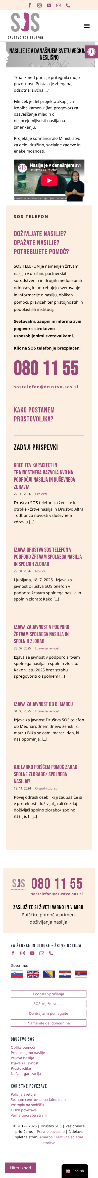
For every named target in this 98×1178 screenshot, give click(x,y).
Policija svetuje (23, 1094)
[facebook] (30, 5)
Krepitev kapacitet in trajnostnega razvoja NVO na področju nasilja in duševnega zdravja (44, 476)
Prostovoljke (21, 1068)
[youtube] (49, 5)
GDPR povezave (24, 1110)
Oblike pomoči (23, 1047)
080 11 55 (57, 884)
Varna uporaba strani (29, 1115)
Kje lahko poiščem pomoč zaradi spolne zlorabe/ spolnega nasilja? (46, 774)
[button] (91, 51)
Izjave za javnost (47, 648)
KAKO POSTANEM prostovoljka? (34, 415)
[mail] (58, 5)
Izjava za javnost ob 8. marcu (43, 704)
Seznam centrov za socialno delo (38, 1099)
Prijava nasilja (22, 1057)
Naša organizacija (26, 1073)
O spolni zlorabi (46, 788)
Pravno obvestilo (51, 1131)
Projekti (41, 494)
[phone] (68, 5)
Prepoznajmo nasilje (28, 1052)
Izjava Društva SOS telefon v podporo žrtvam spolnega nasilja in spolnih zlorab (48, 557)
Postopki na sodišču (27, 1104)
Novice (40, 571)
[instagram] (39, 5)
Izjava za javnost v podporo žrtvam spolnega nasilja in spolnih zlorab (41, 634)
